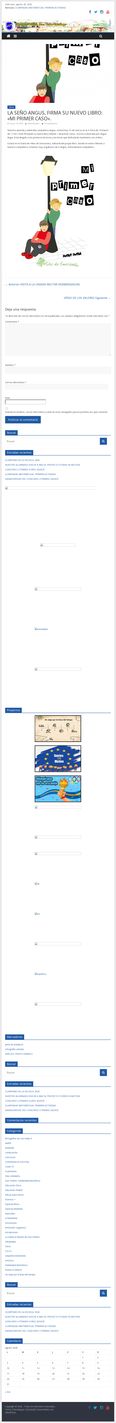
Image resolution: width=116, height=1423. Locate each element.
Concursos (10, 1157)
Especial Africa (12, 1204)
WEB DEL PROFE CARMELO (19, 1053)
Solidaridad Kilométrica (16, 1265)
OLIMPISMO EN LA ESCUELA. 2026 (22, 460)
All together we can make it (18, 1138)
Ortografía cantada (14, 1049)
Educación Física (13, 1185)
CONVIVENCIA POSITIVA (17, 1161)
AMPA (8, 1143)
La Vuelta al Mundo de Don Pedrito (22, 1237)
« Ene (7, 1391)
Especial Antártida (14, 1208)
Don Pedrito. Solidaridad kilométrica (22, 1180)
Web (7, 397)
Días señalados (12, 1176)
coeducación (11, 1152)
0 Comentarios (50, 123)
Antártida (9, 1147)
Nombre (10, 364)
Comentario (12, 321)
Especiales (10, 1213)
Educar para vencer (14, 1194)
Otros (11, 107)
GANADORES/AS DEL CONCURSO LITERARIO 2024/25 (31, 478)
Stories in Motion (13, 1269)
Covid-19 (9, 1166)
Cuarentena (10, 1171)
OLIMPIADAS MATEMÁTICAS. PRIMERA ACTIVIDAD (40, 7)
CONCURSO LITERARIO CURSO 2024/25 (25, 469)
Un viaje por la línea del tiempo (20, 1274)
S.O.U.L (8, 1251)
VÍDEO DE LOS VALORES (87, 298)
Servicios (9, 1260)
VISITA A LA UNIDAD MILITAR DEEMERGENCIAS (42, 284)
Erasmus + (10, 1199)
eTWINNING (11, 1218)
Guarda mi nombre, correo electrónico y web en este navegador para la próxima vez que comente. (56, 411)
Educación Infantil (13, 1190)
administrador (33, 123)
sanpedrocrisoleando (15, 1255)
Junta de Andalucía (14, 1044)
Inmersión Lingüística (15, 1227)
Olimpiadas (10, 1241)
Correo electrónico (15, 382)
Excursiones (11, 1222)
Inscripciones (11, 1232)
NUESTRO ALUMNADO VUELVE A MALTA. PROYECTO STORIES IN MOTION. (42, 464)
